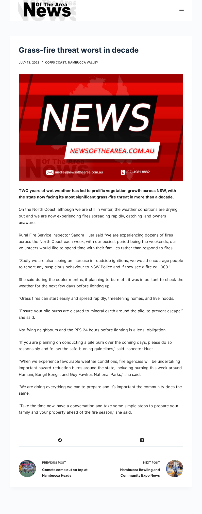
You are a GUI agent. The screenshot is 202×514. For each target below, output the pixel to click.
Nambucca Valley (83, 62)
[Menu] (181, 10)
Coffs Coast (55, 62)
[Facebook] (60, 440)
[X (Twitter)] (142, 440)
